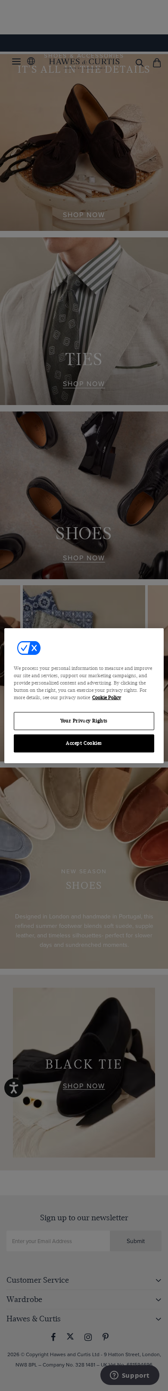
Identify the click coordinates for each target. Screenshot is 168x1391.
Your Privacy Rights (84, 721)
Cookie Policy (106, 697)
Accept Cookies (84, 743)
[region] (84, 695)
